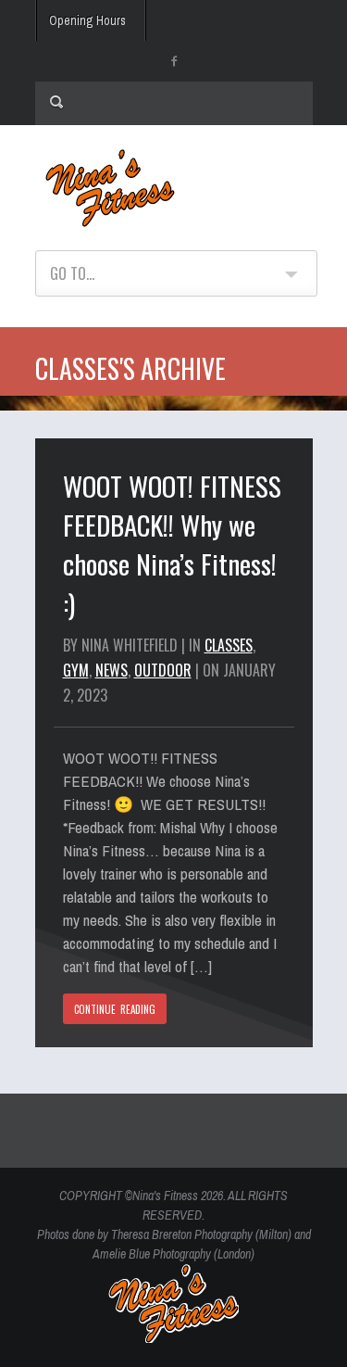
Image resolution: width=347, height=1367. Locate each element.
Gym (76, 670)
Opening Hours (87, 20)
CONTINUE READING (115, 1009)
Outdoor (163, 670)
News (111, 670)
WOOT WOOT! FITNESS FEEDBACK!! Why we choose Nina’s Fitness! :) (172, 543)
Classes (228, 645)
